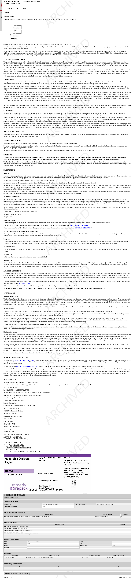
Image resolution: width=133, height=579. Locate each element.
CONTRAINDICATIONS (79, 225)
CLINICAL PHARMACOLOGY (24, 360)
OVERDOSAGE (24, 283)
